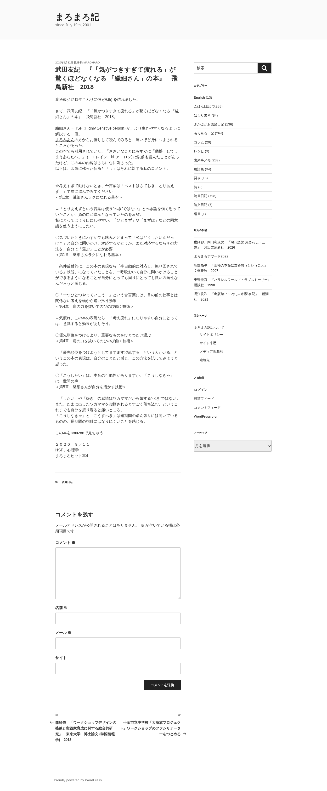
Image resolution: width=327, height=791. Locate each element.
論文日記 (200, 205)
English (199, 97)
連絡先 (205, 360)
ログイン (200, 390)
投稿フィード (204, 398)
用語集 (199, 169)
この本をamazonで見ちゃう (79, 433)
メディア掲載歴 (211, 351)
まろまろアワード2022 (211, 256)
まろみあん (64, 140)
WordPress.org (205, 416)
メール (63, 633)
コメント (65, 543)
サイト (61, 658)
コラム (199, 142)
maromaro (92, 62)
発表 (197, 178)
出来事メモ (202, 160)
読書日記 (67, 482)
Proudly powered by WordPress (78, 780)
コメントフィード (207, 408)
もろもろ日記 (204, 133)
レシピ (199, 151)
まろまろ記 (77, 17)
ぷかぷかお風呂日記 (209, 124)
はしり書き (202, 115)
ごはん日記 (202, 106)
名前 (61, 608)
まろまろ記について (209, 328)
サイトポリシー (211, 334)
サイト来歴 (208, 343)
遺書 (197, 214)
